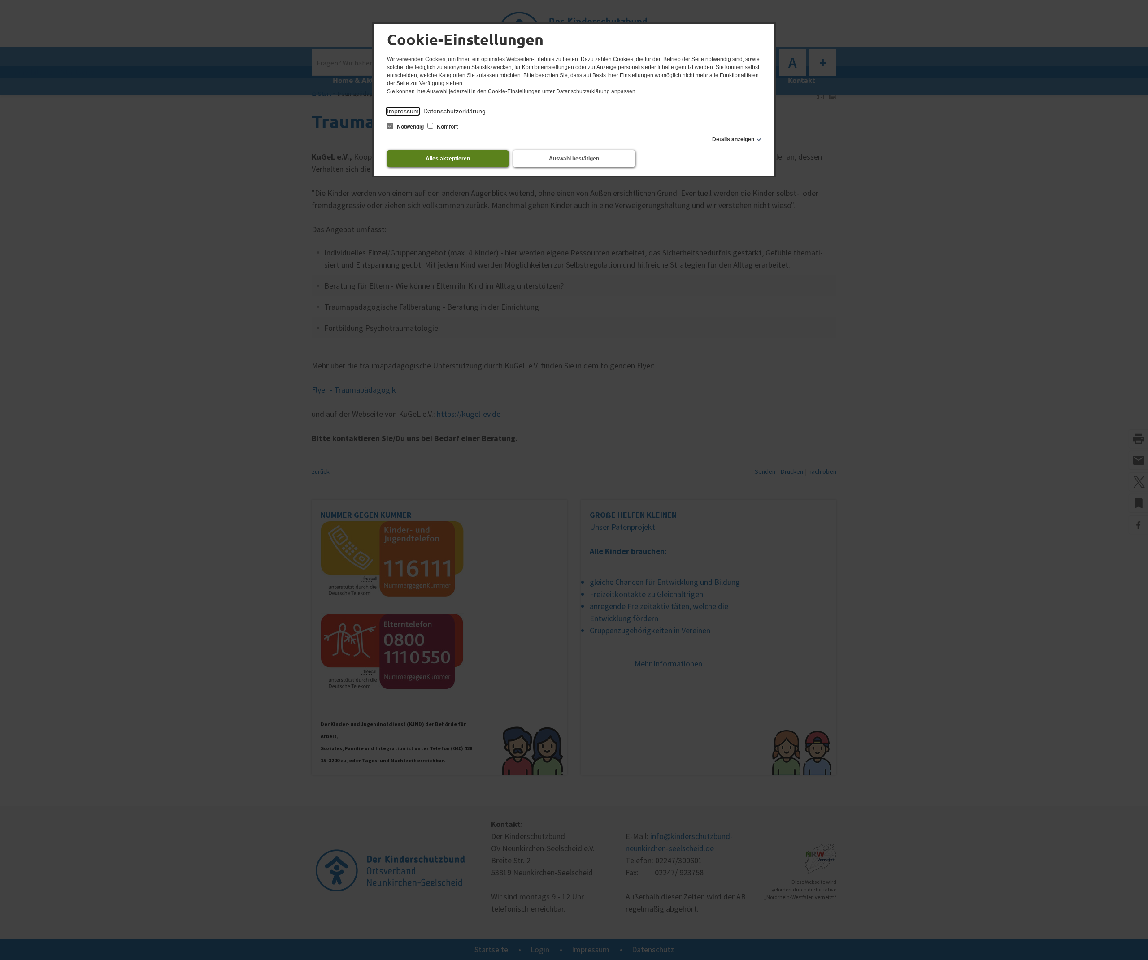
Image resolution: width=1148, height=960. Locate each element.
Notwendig (410, 127)
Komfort (446, 127)
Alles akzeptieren (448, 159)
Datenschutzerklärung (454, 111)
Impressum (403, 111)
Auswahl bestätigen (574, 159)
